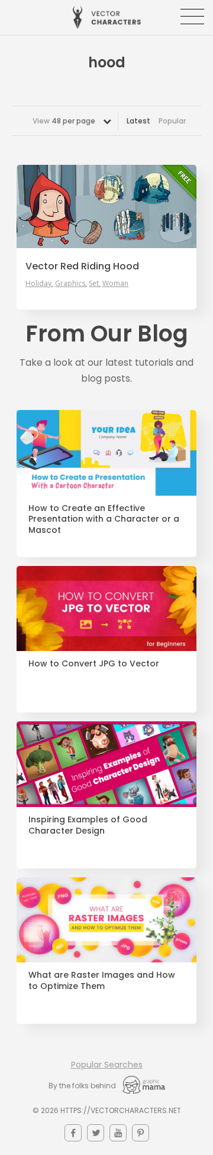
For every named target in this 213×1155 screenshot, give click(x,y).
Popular (172, 121)
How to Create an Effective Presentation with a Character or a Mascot (103, 519)
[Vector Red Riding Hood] (106, 206)
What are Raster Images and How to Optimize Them (101, 980)
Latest (138, 121)
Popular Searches (107, 1065)
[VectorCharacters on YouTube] (118, 1132)
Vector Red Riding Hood (82, 266)
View (64, 121)
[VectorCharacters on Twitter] (95, 1132)
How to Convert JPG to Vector (93, 663)
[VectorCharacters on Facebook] (73, 1132)
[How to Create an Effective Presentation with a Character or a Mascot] (106, 453)
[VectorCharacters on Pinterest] (140, 1132)
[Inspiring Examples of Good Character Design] (106, 764)
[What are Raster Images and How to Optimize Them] (106, 920)
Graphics (70, 283)
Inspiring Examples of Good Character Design (87, 825)
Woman (115, 283)
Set (94, 283)
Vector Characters (107, 17)
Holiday (38, 283)
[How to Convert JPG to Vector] (106, 609)
